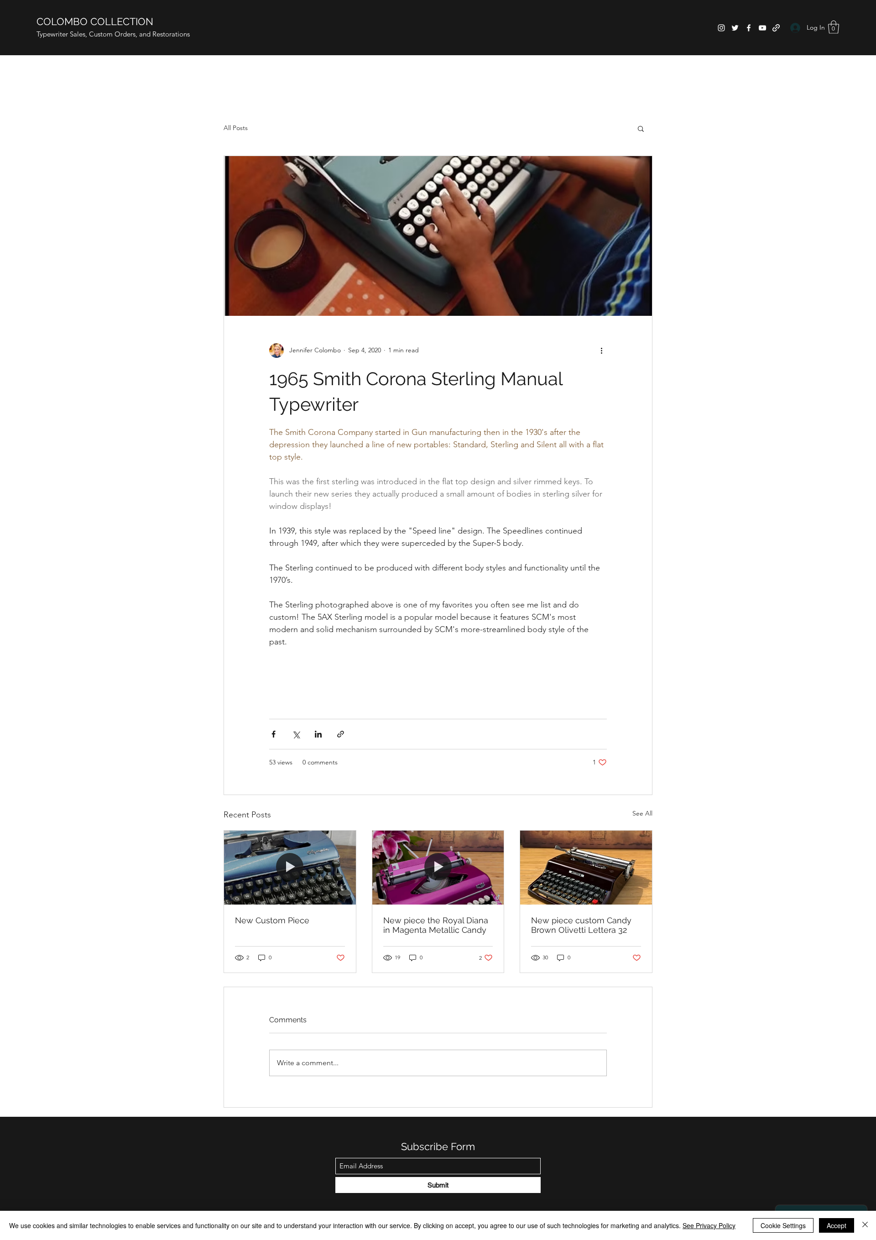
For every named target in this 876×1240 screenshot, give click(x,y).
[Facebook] (748, 27)
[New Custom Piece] (290, 868)
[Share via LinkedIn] (318, 734)
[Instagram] (721, 27)
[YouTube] (762, 27)
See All (642, 813)
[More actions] (601, 350)
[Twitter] (735, 27)
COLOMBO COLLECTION (94, 21)
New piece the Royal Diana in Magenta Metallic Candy (435, 925)
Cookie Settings (783, 1225)
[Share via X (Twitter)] (296, 734)
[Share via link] (340, 734)
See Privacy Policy (709, 1225)
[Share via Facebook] (273, 734)
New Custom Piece (272, 920)
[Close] (865, 1225)
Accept (836, 1225)
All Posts (236, 128)
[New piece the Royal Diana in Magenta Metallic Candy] (438, 868)
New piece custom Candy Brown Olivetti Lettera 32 (581, 925)
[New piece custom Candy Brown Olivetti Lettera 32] (586, 868)
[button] (833, 27)
